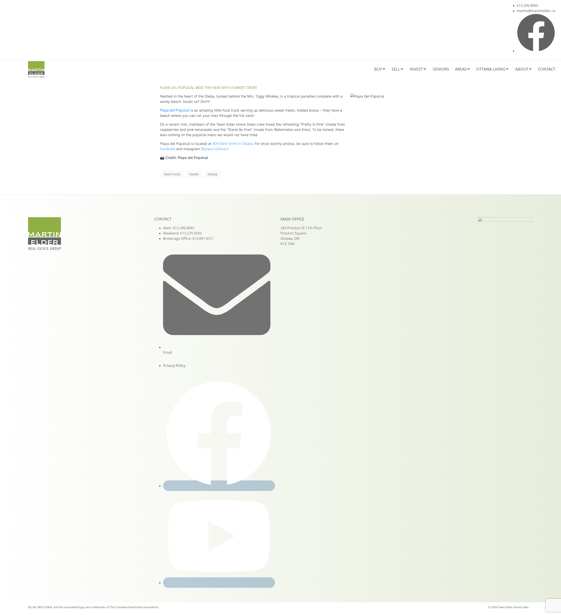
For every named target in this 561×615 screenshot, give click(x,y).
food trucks (172, 174)
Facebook (167, 148)
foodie (194, 174)
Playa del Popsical (174, 110)
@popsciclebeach (215, 148)
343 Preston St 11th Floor (301, 228)
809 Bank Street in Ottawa (233, 143)
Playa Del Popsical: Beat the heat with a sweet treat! (208, 87)
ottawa (212, 174)
